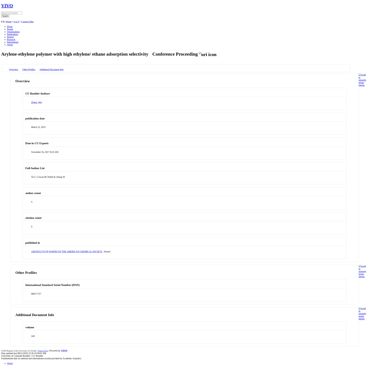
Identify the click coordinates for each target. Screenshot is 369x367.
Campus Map (27, 21)
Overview (13, 69)
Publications (12, 34)
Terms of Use (43, 351)
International (12, 42)
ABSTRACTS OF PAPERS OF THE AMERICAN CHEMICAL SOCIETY (66, 251)
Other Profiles (28, 69)
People (10, 29)
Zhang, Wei (36, 102)
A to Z (16, 21)
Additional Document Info (51, 69)
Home (9, 21)
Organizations (13, 32)
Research (11, 39)
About (10, 44)
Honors (10, 37)
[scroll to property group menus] (362, 85)
